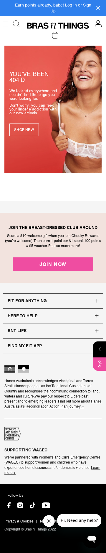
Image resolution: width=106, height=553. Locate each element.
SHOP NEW (24, 130)
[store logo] (58, 26)
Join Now (53, 264)
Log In (71, 5)
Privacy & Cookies (19, 521)
